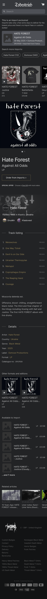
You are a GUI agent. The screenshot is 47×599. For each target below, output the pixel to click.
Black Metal (14, 343)
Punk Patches (29, 549)
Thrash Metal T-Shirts (33, 570)
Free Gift (25, 185)
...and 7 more (8, 475)
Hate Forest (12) (11, 55)
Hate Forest (14, 334)
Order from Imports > (16, 177)
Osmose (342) (31, 55)
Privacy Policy (7, 546)
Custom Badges (8, 540)
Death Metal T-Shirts (32, 564)
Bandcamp (6, 556)
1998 (12, 214)
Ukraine (29, 214)
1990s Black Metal (9, 564)
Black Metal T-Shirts (32, 561)
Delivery (5, 549)
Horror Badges (30, 546)
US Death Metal (8, 570)
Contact (5, 543)
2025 (10, 348)
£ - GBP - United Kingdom (31, 528)
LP (11, 357)
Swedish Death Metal (32, 543)
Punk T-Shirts (29, 567)
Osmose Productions (18, 353)
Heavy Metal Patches (10, 561)
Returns (5, 553)
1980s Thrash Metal (10, 567)
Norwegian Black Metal (33, 540)
